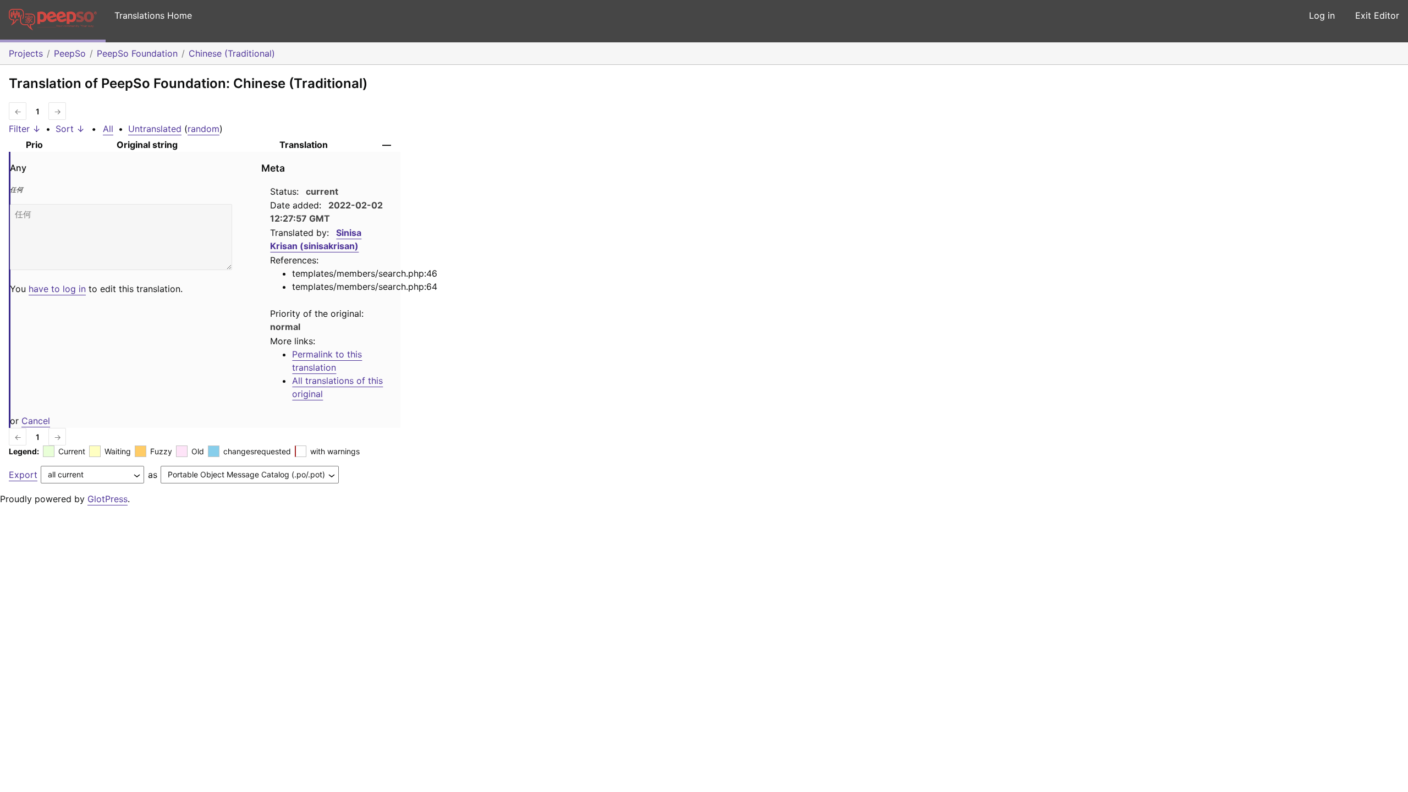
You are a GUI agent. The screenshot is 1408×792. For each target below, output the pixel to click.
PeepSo (70, 53)
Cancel (35, 420)
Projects (26, 53)
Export (23, 474)
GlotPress (107, 498)
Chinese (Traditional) (232, 53)
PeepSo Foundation (137, 53)
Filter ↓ (25, 128)
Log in (1322, 15)
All (108, 128)
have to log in (57, 288)
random (203, 128)
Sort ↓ (70, 128)
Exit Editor (1377, 15)
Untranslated (155, 128)
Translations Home (153, 15)
